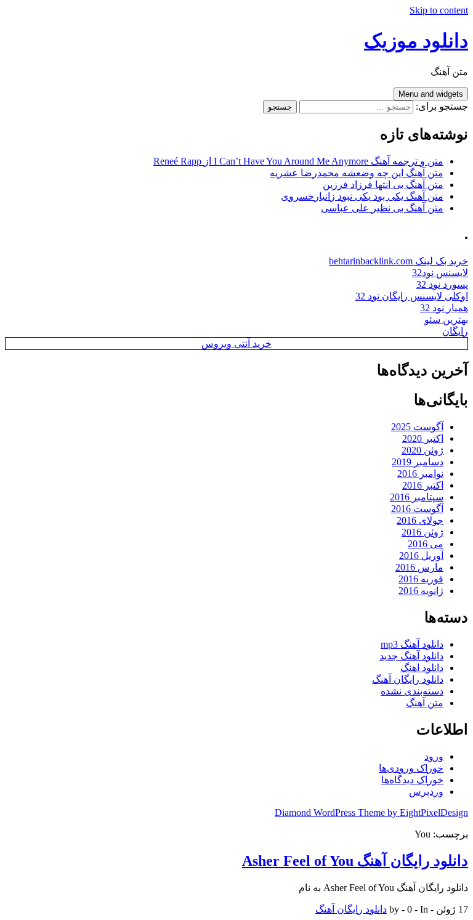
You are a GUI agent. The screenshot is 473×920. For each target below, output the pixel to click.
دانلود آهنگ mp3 (412, 644)
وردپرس (426, 791)
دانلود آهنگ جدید (411, 656)
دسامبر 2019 (417, 462)
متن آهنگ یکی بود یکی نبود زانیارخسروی (362, 196)
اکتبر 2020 (422, 438)
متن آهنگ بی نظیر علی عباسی (382, 208)
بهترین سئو (446, 319)
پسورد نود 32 (442, 284)
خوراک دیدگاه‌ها (412, 780)
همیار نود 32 (444, 308)
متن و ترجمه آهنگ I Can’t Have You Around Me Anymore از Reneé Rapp (298, 161)
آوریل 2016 (421, 555)
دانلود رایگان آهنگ (407, 679)
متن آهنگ (424, 703)
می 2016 (425, 544)
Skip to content (439, 10)
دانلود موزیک (416, 41)
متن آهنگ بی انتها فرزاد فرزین (383, 184)
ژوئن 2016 (422, 532)
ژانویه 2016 (420, 590)
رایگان (455, 331)
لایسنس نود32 (440, 272)
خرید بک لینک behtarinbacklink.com (398, 261)
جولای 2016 (420, 520)
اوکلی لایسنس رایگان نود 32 (411, 296)
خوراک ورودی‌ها (411, 768)
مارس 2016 (419, 567)
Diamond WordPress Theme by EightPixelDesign (371, 812)
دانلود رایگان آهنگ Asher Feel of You (355, 861)
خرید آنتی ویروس (236, 343)
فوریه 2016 (420, 579)
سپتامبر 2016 (416, 497)
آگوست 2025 (417, 426)
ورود (433, 756)
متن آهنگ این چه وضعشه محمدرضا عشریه (356, 173)
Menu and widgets (430, 94)
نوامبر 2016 (420, 473)
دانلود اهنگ (421, 667)
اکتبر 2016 (422, 485)
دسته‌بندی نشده (412, 691)
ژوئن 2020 (422, 450)
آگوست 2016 (417, 508)
